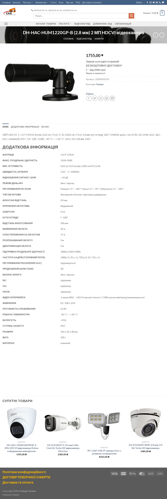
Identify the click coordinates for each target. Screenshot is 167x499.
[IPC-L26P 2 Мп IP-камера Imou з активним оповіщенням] (104, 426)
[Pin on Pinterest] (106, 98)
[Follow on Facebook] (147, 2)
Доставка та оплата (91, 2)
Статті (54, 2)
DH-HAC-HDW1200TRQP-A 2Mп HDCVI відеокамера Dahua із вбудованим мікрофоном (21, 448)
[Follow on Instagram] (151, 2)
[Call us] (160, 2)
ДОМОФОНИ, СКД (102, 23)
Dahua (89, 93)
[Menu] (6, 23)
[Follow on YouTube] (163, 2)
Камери (99, 38)
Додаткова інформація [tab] (25, 126)
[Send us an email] (157, 2)
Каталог (17, 2)
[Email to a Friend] (100, 98)
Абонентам (40, 2)
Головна (6, 2)
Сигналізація (123, 23)
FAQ (78, 2)
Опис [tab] (5, 126)
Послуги (27, 2)
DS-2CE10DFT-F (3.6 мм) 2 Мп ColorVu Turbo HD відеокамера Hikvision (62, 448)
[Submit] (131, 16)
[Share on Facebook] (89, 98)
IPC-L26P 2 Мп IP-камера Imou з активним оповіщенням (104, 452)
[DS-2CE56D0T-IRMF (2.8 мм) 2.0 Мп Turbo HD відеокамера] (145, 423)
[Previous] (2, 436)
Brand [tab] (45, 126)
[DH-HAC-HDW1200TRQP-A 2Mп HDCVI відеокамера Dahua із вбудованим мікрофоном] (21, 423)
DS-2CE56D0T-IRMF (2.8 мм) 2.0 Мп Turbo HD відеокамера (145, 446)
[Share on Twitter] (95, 98)
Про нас (70, 2)
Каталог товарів (46, 23)
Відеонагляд (82, 23)
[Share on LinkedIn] (112, 98)
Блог (61, 2)
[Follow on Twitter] (154, 2)
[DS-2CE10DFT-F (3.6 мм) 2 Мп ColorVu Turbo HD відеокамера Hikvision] (63, 423)
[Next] (164, 436)
